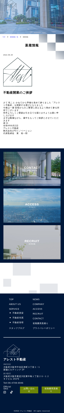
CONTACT (38, 319)
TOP (4, 37)
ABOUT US (15, 304)
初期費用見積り (40, 323)
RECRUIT (38, 314)
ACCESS (37, 309)
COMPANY (38, 304)
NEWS (36, 299)
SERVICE (14, 309)
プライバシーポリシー (44, 328)
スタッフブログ (17, 328)
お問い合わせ (29, 390)
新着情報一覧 (14, 37)
